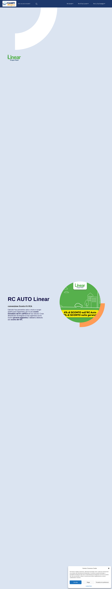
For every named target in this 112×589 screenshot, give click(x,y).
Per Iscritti (69, 3)
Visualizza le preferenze (102, 582)
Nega (88, 582)
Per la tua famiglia (98, 3)
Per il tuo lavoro (83, 3)
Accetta (76, 582)
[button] (109, 568)
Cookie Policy (89, 586)
